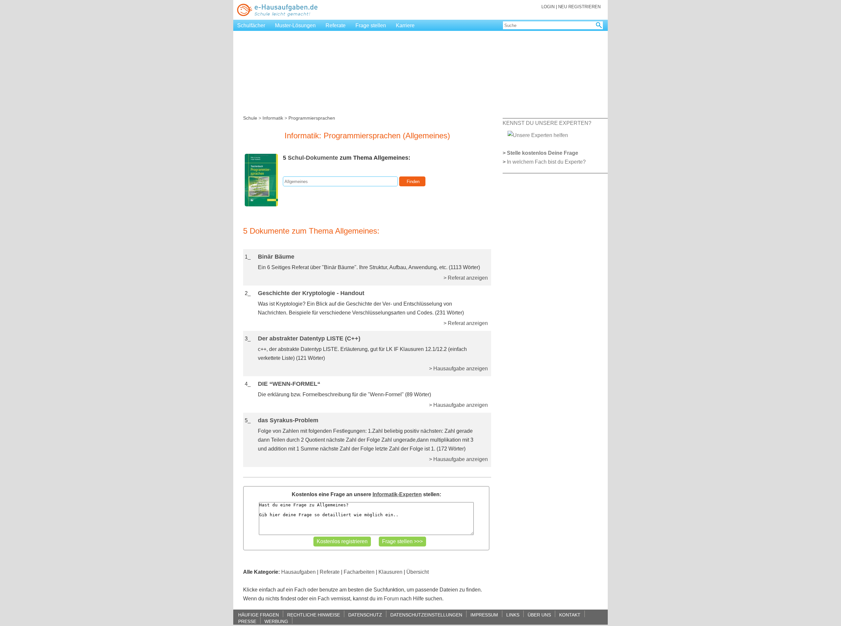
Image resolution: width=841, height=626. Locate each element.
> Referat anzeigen (465, 278)
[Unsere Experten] (538, 135)
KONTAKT (569, 614)
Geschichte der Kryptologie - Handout (311, 293)
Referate (336, 25)
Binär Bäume (276, 256)
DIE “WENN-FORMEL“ (289, 384)
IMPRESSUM (484, 614)
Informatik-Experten (397, 494)
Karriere (405, 25)
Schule (250, 118)
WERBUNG (276, 621)
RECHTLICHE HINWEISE (313, 614)
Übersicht (417, 572)
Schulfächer (251, 25)
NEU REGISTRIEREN (579, 6)
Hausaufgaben (298, 572)
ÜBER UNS (539, 614)
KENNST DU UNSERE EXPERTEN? (547, 123)
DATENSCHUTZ (365, 614)
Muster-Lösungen (295, 25)
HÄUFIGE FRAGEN (258, 614)
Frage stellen (370, 25)
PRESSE (247, 621)
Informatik (272, 118)
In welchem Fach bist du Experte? (546, 162)
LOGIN (548, 6)
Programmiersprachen (311, 118)
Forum (391, 598)
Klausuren (390, 572)
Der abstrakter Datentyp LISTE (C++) (309, 338)
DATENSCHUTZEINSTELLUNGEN (426, 614)
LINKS (512, 614)
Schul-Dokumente (313, 157)
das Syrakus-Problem (288, 420)
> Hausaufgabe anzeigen (458, 368)
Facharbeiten (359, 572)
